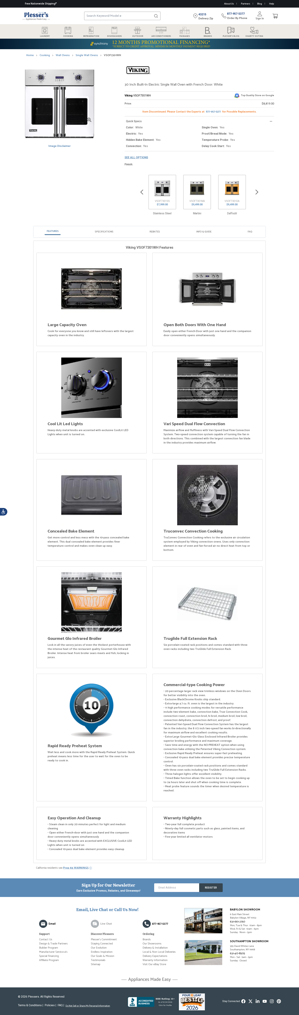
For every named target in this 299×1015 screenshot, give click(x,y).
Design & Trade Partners (53, 943)
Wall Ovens (63, 55)
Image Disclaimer (59, 146)
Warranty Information (155, 960)
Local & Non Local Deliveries (159, 952)
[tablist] (149, 232)
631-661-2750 (237, 921)
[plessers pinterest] (279, 1001)
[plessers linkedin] (257, 1001)
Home (30, 55)
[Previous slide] (142, 192)
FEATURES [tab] (52, 231)
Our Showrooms (152, 943)
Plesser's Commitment (104, 939)
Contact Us (45, 939)
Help (271, 4)
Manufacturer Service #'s (53, 952)
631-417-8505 (237, 953)
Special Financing (49, 956)
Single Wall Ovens (87, 55)
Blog (259, 4)
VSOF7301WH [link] (112, 55)
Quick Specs (134, 121)
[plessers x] (250, 1001)
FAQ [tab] (250, 232)
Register (211, 887)
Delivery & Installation (155, 947)
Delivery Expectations (155, 956)
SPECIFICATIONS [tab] (104, 232)
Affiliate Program (49, 960)
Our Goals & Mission (102, 956)
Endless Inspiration (101, 952)
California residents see (62, 868)
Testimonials (98, 960)
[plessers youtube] (264, 1001)
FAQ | (61, 1005)
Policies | (50, 1005)
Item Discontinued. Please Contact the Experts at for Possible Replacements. (199, 111)
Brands (147, 939)
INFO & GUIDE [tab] (203, 232)
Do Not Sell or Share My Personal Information (88, 1006)
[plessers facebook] (243, 1001)
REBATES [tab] (155, 232)
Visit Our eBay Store (154, 964)
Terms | (30, 1005)
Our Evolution (99, 947)
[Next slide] (257, 192)
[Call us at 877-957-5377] (147, 924)
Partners (245, 4)
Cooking (45, 55)
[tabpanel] (149, 552)
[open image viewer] (89, 120)
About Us (229, 4)
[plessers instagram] (272, 1001)
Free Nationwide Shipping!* (41, 4)
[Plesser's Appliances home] (36, 16)
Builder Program (48, 947)
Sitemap (95, 964)
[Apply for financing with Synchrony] (149, 44)
